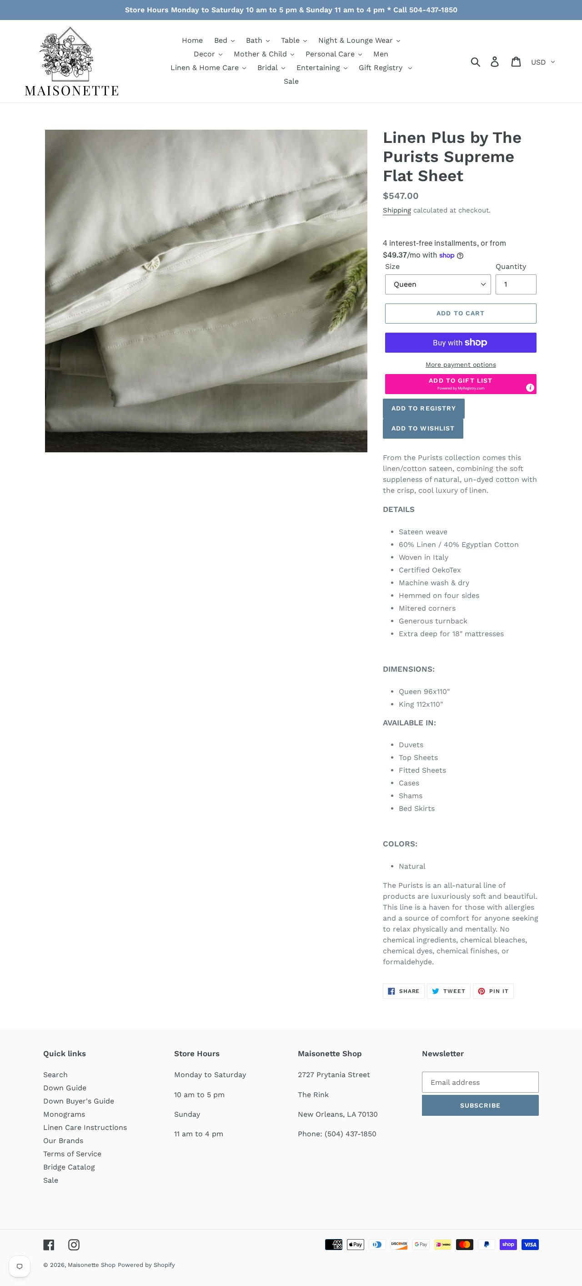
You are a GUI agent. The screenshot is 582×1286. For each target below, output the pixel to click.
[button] (461, 384)
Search (55, 1074)
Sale (50, 1180)
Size (392, 266)
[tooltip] (530, 388)
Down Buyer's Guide (78, 1101)
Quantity (511, 266)
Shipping (397, 210)
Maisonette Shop (91, 1264)
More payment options (461, 364)
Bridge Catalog (69, 1167)
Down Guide (64, 1087)
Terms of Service (72, 1153)
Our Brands (63, 1140)
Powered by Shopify (146, 1264)
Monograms (64, 1114)
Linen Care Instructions (85, 1127)
